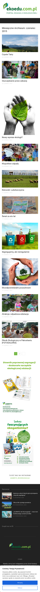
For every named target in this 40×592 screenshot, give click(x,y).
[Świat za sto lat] (20, 205)
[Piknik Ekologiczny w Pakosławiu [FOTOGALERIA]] (20, 329)
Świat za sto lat (9, 216)
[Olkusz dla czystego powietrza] (7, 505)
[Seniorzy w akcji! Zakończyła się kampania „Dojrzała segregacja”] (7, 496)
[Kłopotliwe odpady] (20, 152)
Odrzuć (20, 588)
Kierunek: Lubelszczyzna (13, 190)
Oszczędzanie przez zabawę (14, 81)
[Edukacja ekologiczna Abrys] (20, 9)
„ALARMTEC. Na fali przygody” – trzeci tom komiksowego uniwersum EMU (25, 513)
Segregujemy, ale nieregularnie (15, 252)
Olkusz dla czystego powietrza (22, 503)
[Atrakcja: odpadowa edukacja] (20, 303)
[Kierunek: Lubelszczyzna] (20, 179)
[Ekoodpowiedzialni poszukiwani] (20, 271)
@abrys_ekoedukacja (20, 478)
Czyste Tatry (7, 54)
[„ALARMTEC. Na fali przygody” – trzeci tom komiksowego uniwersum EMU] (7, 514)
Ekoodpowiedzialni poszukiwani (16, 288)
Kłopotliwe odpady (10, 164)
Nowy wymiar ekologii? (12, 137)
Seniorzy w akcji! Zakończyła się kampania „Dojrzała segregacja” (25, 494)
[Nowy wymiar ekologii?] (20, 111)
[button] (37, 20)
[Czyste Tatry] (20, 43)
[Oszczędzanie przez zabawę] (20, 69)
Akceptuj (20, 582)
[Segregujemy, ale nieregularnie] (20, 236)
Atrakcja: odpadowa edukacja (15, 314)
